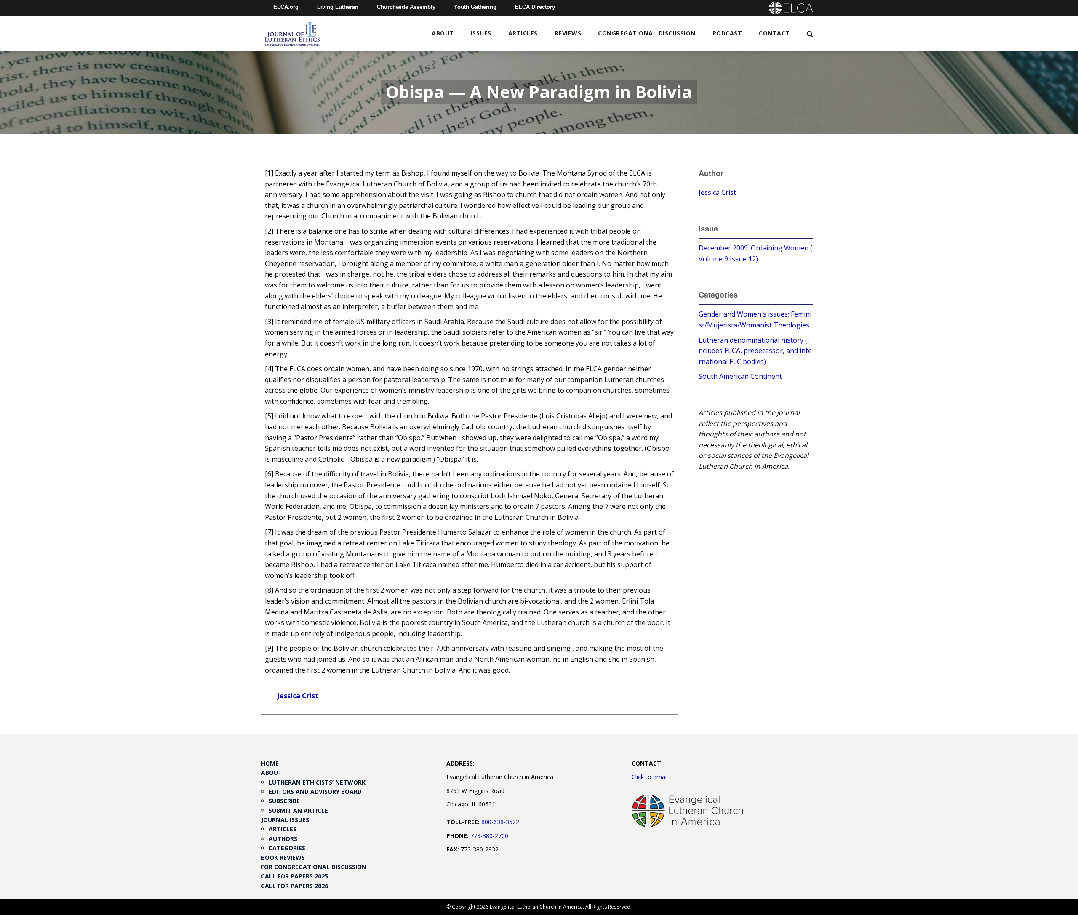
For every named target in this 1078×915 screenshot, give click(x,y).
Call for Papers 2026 (294, 886)
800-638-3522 (500, 822)
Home (270, 763)
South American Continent (740, 376)
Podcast (727, 33)
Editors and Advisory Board (315, 791)
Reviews (568, 33)
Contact (774, 33)
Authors (283, 839)
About (443, 33)
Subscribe (284, 801)
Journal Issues (285, 820)
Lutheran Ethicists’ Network (317, 782)
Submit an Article (298, 810)
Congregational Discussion (647, 33)
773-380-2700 (489, 836)
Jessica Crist (298, 695)
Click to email (650, 777)
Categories (287, 848)
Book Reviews (283, 858)
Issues (481, 33)
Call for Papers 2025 (294, 876)
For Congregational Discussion (313, 867)
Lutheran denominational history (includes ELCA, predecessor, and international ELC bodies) (755, 350)
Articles (523, 33)
